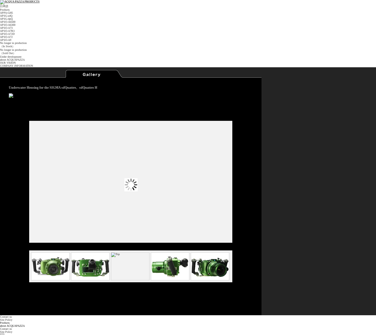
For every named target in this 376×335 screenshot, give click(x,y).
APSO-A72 (6, 36)
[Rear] (90, 266)
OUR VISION (8, 62)
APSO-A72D (7, 33)
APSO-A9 (5, 39)
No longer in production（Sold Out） (13, 51)
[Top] (130, 266)
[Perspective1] (170, 266)
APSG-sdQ (6, 15)
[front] (50, 266)
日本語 (4, 6)
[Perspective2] (210, 266)
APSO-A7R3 (7, 30)
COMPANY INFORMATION (16, 65)
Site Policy (6, 319)
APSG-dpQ (6, 18)
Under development (10, 56)
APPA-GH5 (6, 12)
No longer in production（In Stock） (13, 44)
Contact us (6, 316)
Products (5, 9)
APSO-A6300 (7, 24)
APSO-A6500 (7, 21)
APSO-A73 (6, 27)
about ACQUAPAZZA (12, 59)
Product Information (35, 74)
